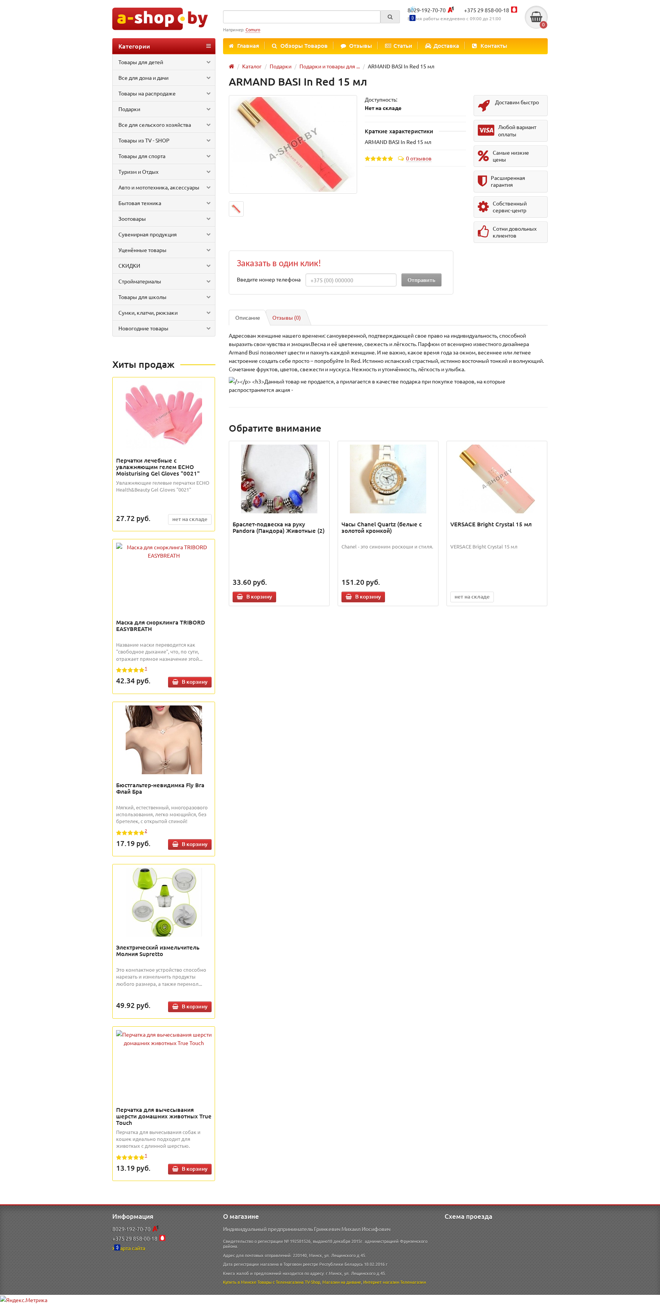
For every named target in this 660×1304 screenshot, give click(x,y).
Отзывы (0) (286, 317)
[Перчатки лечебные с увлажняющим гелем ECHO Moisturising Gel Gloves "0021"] (164, 415)
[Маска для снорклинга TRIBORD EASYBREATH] (164, 551)
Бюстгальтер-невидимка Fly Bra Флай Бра (160, 788)
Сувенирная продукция (147, 234)
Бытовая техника (139, 202)
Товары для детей (140, 61)
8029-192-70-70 (427, 9)
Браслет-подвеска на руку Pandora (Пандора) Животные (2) (279, 527)
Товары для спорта (141, 155)
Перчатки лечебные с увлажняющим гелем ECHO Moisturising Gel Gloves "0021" (158, 466)
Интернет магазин (381, 1282)
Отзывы (360, 45)
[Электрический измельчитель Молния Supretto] (164, 902)
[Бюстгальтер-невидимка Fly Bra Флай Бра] (164, 739)
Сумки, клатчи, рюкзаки (148, 312)
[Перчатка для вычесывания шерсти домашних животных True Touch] (164, 1038)
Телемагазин (413, 1282)
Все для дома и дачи (143, 77)
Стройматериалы (139, 281)
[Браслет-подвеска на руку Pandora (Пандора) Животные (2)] (279, 479)
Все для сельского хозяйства (154, 124)
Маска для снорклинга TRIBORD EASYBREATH (160, 625)
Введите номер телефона (269, 279)
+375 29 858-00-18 (486, 9)
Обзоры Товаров (304, 45)
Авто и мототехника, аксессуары (158, 187)
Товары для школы (142, 296)
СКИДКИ (129, 265)
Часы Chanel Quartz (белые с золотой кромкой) (381, 527)
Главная (248, 45)
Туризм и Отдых (138, 171)
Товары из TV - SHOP (144, 140)
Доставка (446, 45)
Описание (247, 317)
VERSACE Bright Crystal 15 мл (491, 524)
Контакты (493, 45)
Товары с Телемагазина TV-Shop (288, 1282)
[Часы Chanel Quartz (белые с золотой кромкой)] (388, 479)
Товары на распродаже (147, 93)
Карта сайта (130, 1247)
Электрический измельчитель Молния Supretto (157, 950)
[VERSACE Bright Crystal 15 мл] (497, 479)
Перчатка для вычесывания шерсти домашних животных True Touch (164, 1116)
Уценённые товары (142, 249)
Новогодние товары (143, 328)
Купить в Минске (239, 1282)
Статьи (402, 45)
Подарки (129, 108)
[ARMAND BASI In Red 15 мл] (293, 144)
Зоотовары (132, 218)
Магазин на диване (341, 1282)
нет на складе (189, 519)
